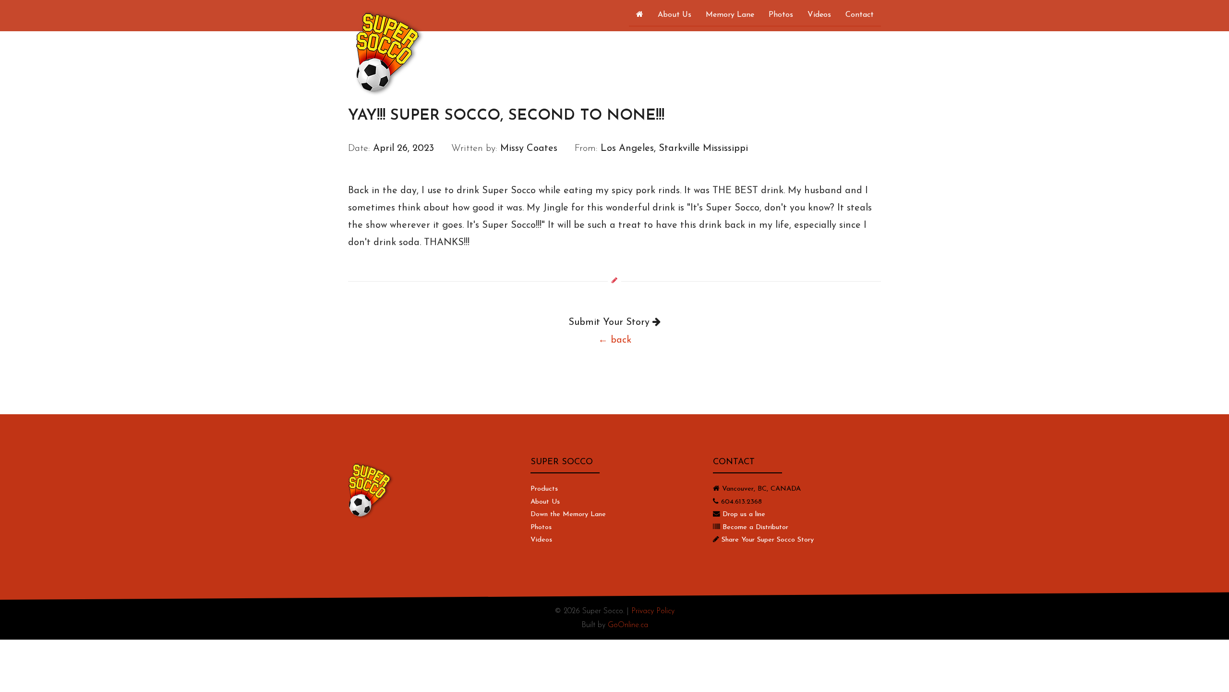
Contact (859, 15)
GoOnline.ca (628, 625)
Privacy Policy (653, 611)
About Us (674, 15)
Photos (781, 15)
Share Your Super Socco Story (768, 540)
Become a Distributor (755, 527)
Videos (819, 15)
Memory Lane (730, 15)
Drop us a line (744, 514)
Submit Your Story (610, 322)
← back (614, 340)
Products (544, 489)
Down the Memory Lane (568, 514)
